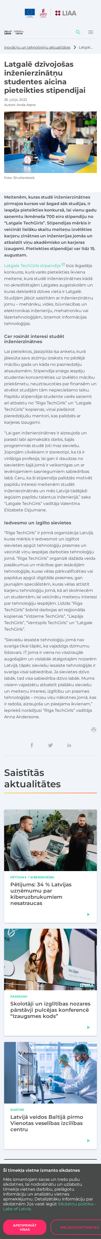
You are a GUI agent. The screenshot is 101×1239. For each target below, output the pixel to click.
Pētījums (18, 877)
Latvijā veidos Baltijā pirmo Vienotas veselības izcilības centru (46, 1123)
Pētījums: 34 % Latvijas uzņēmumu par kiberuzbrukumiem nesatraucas (40, 893)
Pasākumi (18, 996)
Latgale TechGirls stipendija (32, 265)
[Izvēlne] (90, 32)
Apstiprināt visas (25, 1227)
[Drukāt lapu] (93, 729)
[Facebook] (32, 745)
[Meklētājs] (78, 32)
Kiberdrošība (42, 877)
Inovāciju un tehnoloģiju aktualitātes (37, 47)
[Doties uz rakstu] (88, 914)
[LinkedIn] (69, 745)
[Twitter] (50, 745)
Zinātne (17, 1109)
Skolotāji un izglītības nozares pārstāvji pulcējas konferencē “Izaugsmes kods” (50, 1010)
